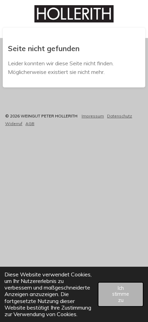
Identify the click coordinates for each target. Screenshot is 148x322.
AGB (29, 123)
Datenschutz (119, 116)
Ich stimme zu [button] (120, 294)
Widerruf (13, 123)
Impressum (93, 116)
